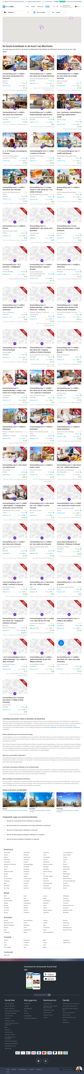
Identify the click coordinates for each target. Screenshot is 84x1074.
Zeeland (65, 883)
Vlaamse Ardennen (68, 905)
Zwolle (65, 888)
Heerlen (26, 885)
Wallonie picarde (67, 910)
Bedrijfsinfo (66, 1022)
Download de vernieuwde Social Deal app (50, 1006)
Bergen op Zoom (8, 871)
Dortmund (7, 932)
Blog (6, 1027)
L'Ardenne (26, 912)
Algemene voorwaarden (11, 1043)
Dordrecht (26, 859)
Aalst (5, 896)
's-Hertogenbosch (68, 852)
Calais (5, 945)
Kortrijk (26, 910)
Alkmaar (6, 855)
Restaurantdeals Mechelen (12, 1011)
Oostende (46, 912)
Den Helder (27, 852)
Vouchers (26, 1013)
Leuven (45, 896)
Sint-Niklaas (66, 900)
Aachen (6, 920)
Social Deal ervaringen (11, 1041)
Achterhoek (7, 852)
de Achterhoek (8, 878)
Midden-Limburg (48, 864)
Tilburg (65, 857)
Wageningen (66, 874)
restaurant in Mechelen (50, 727)
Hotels (47, 6)
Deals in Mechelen (10, 1006)
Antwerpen (7, 898)
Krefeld (45, 923)
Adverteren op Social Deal (70, 1006)
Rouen (45, 947)
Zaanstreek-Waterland (69, 881)
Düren (25, 923)
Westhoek (65, 912)
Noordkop (46, 869)
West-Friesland (67, 878)
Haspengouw (27, 903)
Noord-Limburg (47, 871)
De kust (6, 912)
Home (27, 6)
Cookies (7, 1071)
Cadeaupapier (28, 1016)
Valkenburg (66, 866)
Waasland (65, 908)
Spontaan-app (9, 1032)
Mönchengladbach (48, 932)
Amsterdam (7, 862)
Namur (45, 908)
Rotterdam (46, 885)
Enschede (26, 869)
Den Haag (6, 888)
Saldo (25, 1011)
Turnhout (65, 903)
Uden (64, 862)
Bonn (5, 930)
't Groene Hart (27, 878)
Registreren (27, 1003)
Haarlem (26, 883)
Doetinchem (27, 857)
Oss (44, 874)
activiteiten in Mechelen (73, 727)
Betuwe (6, 874)
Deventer (26, 855)
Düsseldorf (27, 925)
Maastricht (46, 862)
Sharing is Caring (9, 1020)
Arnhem (6, 866)
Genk (25, 896)
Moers (45, 930)
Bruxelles (6, 908)
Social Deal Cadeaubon (30, 1018)
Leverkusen (46, 927)
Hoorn (45, 855)
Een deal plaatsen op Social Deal (70, 1009)
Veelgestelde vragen (48, 1010)
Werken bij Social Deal (69, 1012)
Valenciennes (66, 942)
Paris (44, 945)
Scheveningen (47, 888)
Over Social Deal (9, 1003)
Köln (44, 925)
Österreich (7, 955)
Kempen (26, 908)
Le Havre (26, 945)
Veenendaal (66, 869)
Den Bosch (7, 885)
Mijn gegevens (28, 1008)
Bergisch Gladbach (9, 925)
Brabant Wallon (8, 900)
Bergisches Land (8, 923)
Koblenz (45, 920)
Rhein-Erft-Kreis (67, 930)
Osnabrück (66, 925)
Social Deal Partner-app (69, 1017)
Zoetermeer (66, 885)
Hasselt (26, 905)
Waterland (66, 876)
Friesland (26, 874)
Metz (44, 940)
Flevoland (26, 871)
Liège (44, 898)
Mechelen (46, 903)
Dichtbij (33, 6)
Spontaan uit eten (10, 1034)
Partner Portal (66, 1015)
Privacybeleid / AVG (10, 1046)
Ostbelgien (66, 896)
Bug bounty (8, 1048)
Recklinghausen (67, 927)
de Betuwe (7, 881)
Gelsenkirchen (28, 930)
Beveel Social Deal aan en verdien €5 (12, 1024)
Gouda (25, 876)
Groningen (26, 881)
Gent (25, 898)
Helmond (26, 888)
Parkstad (45, 878)
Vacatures (7, 1018)
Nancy (45, 942)
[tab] (42, 821)
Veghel (65, 871)
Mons (44, 905)
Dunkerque (27, 940)
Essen (25, 927)
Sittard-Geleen (67, 855)
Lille (25, 947)
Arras (5, 942)
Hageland (26, 900)
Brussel (6, 905)
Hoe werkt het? (9, 1016)
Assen (5, 869)
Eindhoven (26, 866)
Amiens (6, 940)
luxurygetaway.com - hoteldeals (10, 1037)
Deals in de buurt (9, 1008)
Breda (5, 876)
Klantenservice (47, 1003)
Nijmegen (46, 866)
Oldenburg (66, 923)
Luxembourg (46, 900)
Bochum (6, 927)
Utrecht (65, 864)
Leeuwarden (46, 857)
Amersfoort (7, 859)
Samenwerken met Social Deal (71, 1003)
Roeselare (65, 898)
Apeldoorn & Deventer (10, 864)
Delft (5, 883)
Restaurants (40, 6)
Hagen (25, 932)
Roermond (46, 881)
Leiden (45, 859)
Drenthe (26, 862)
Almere (6, 857)
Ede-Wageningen (28, 864)
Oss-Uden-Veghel (48, 876)
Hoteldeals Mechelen (10, 1013)
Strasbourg (66, 940)
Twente (65, 859)
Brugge (6, 903)
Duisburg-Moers (28, 920)
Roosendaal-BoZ (47, 883)
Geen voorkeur (41, 12)
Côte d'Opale (7, 947)
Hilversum (46, 852)
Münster (65, 920)
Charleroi (6, 910)
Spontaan (7, 1029)
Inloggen (26, 1006)
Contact (45, 1017)
